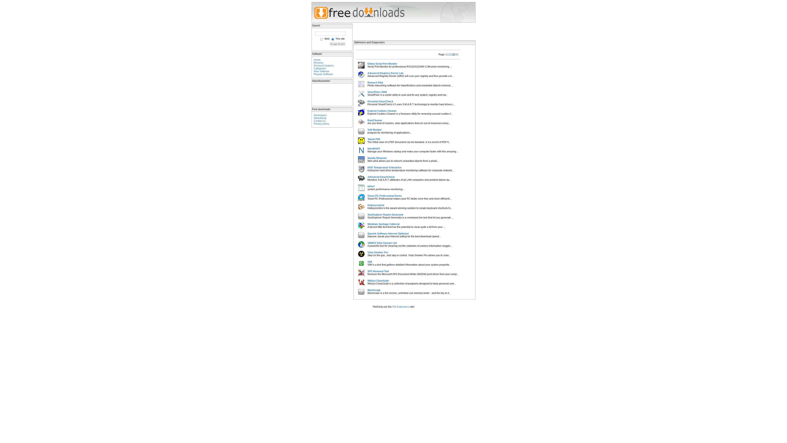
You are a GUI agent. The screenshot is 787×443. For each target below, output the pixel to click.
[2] (450, 54)
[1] (447, 54)
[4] (457, 54)
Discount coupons (324, 65)
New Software (321, 71)
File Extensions (400, 306)
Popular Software (323, 74)
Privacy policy (321, 123)
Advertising (320, 118)
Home (317, 59)
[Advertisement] (332, 95)
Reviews (318, 62)
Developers (320, 115)
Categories (320, 68)
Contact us (320, 121)
